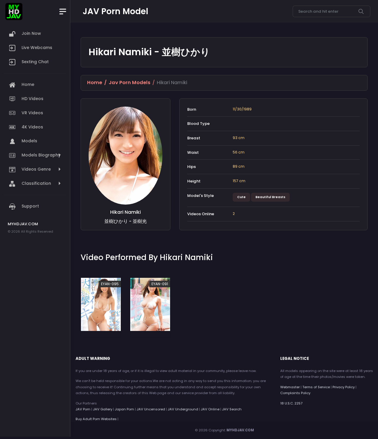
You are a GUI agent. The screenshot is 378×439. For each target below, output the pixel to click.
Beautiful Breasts (270, 197)
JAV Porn (83, 409)
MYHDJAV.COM (240, 430)
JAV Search (232, 409)
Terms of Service (316, 387)
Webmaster (290, 387)
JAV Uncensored (151, 409)
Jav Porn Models (129, 82)
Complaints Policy (295, 393)
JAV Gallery (102, 409)
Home (94, 82)
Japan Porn (124, 409)
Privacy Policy (344, 387)
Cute (241, 197)
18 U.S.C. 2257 (291, 403)
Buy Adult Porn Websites (96, 419)
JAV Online (210, 409)
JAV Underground (183, 409)
